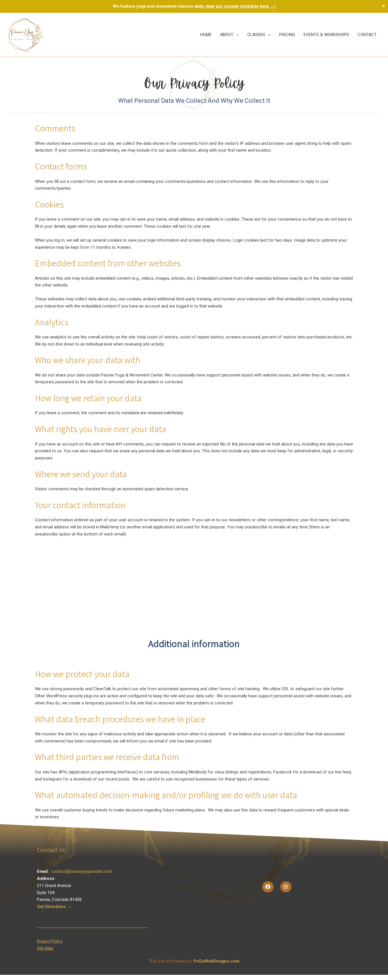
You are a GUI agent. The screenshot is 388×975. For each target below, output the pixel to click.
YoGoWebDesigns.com (216, 961)
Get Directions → (54, 906)
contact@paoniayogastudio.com (81, 871)
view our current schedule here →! (241, 6)
